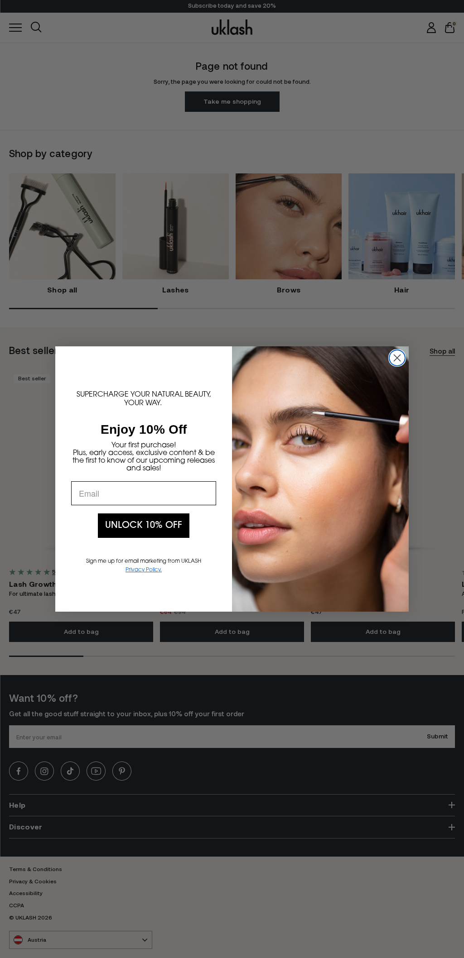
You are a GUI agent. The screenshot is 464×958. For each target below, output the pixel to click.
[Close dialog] (397, 358)
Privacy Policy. (144, 570)
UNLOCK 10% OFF (143, 525)
